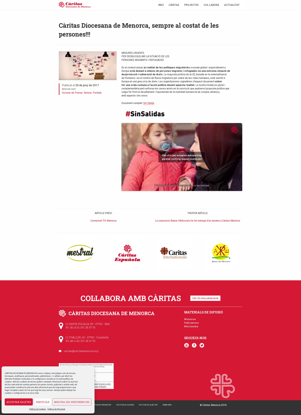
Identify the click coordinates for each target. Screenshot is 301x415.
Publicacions (191, 322)
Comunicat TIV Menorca (103, 220)
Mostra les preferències (72, 402)
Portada (97, 92)
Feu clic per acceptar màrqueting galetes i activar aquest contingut (182, 157)
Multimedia (191, 326)
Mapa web (167, 405)
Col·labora (211, 4)
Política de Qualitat (148, 405)
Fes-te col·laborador (205, 298)
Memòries (190, 319)
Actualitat (232, 4)
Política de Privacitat (56, 409)
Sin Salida (148, 103)
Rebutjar (42, 402)
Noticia (88, 92)
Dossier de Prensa (72, 92)
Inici (161, 4)
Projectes (191, 4)
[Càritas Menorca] (74, 4)
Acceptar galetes (18, 402)
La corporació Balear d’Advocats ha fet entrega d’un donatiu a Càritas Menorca (197, 220)
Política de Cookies (37, 409)
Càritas (174, 4)
